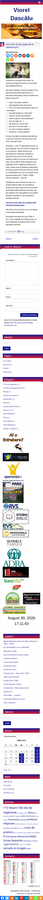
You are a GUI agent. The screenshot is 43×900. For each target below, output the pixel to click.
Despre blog (7, 372)
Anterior (9, 239)
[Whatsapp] (8, 60)
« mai (5, 770)
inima (11, 828)
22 (37, 758)
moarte (25, 832)
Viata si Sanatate (9, 703)
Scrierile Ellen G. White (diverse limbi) (16, 688)
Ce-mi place (7, 361)
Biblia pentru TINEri (10, 651)
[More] (12, 60)
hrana (26, 824)
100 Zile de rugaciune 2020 (12, 388)
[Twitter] (12, 55)
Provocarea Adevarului (16, 836)
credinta (22, 816)
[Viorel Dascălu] (21, 31)
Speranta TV (8, 692)
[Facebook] (8, 55)
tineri (29, 844)
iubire (19, 828)
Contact (6, 368)
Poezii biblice (7, 421)
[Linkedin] (20, 55)
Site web (9, 306)
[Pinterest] (24, 55)
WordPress (21, 894)
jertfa (22, 828)
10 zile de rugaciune (10, 384)
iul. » (10, 770)
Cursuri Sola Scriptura (11, 662)
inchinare (35, 824)
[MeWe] (28, 55)
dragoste (5, 820)
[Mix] (32, 55)
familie (22, 824)
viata (29, 849)
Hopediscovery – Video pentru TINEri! (17, 673)
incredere (6, 828)
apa (21, 813)
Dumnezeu (14, 819)
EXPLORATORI (8, 414)
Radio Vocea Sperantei (11, 677)
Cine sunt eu (7, 365)
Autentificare (8, 782)
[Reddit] (16, 55)
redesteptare (27, 841)
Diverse (5, 403)
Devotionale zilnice (10, 666)
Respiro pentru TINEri (11, 681)
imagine (30, 824)
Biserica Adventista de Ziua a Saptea (16, 655)
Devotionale (7, 399)
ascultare (25, 813)
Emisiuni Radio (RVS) (10, 406)
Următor (35, 239)
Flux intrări (7, 785)
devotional (30, 816)
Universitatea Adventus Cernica (14, 699)
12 (21, 755)
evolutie (17, 824)
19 (21, 758)
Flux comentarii (9, 789)
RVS (16, 844)
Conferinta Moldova (10, 658)
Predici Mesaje (8, 425)
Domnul (37, 816)
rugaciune (8, 844)
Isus (15, 828)
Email (8, 297)
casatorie (11, 816)
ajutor (18, 813)
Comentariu (10, 260)
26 (21, 761)
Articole (5, 392)
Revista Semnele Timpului (12, 684)
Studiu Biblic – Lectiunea (12, 695)
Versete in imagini (9, 429)
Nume (8, 288)
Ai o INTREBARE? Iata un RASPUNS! (16, 647)
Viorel (22, 231)
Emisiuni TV (7, 410)
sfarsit (20, 844)
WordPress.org (9, 793)
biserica (5, 816)
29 (37, 761)
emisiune (23, 820)
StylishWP (36, 894)
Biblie (35, 813)
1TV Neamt (10, 808)
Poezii (5, 418)
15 (37, 755)
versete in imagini (14, 848)
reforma (35, 841)
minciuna (20, 832)
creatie (17, 816)
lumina (15, 832)
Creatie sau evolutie (10, 395)
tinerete (25, 844)
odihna (33, 832)
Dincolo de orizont (10, 669)
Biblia (31, 812)
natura (29, 832)
